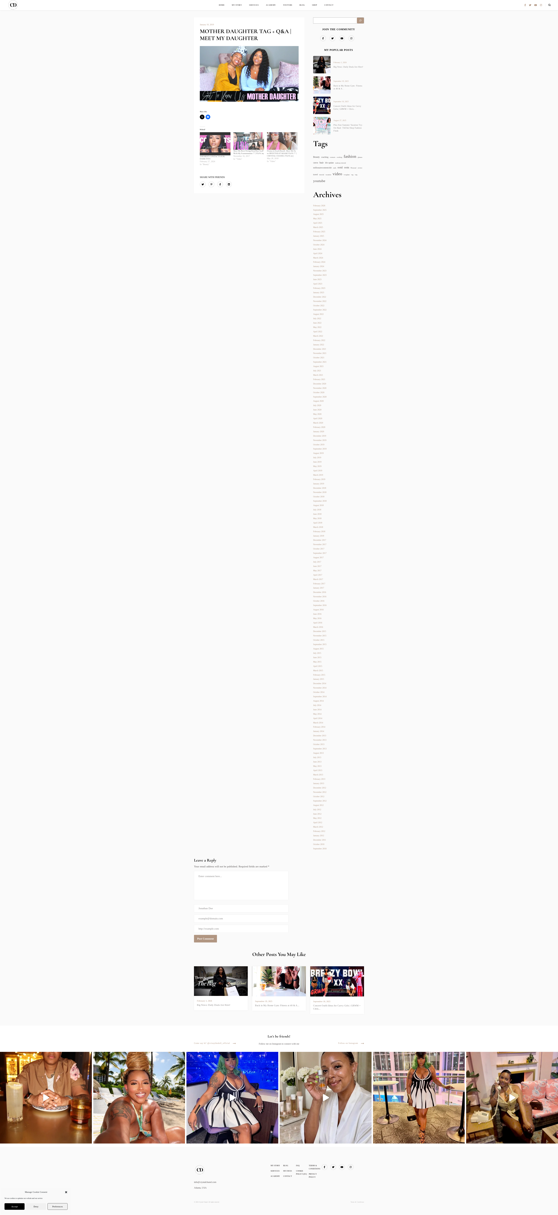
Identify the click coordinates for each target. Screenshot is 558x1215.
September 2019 (320, 449)
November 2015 (319, 636)
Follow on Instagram (348, 1043)
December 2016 (319, 592)
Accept (14, 1206)
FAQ (297, 1166)
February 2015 (319, 675)
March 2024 (318, 258)
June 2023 (317, 279)
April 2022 (317, 332)
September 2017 (320, 553)
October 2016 (318, 601)
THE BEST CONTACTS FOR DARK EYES (212, 157)
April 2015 (317, 666)
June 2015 (317, 657)
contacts (332, 157)
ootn (346, 167)
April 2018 (317, 523)
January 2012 (318, 836)
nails (334, 168)
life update (329, 163)
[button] (66, 1192)
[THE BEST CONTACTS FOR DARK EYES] (215, 143)
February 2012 (319, 831)
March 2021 (318, 375)
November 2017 (319, 544)
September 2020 (320, 397)
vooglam (347, 175)
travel (315, 174)
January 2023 (318, 292)
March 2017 (318, 579)
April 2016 (317, 623)
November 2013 (319, 740)
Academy (271, 5)
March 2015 (318, 670)
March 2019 (318, 475)
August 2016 (318, 610)
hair (322, 162)
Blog (302, 5)
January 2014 (318, 731)
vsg (352, 175)
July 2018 (317, 510)
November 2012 (319, 792)
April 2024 (317, 253)
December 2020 (319, 384)
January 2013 (318, 783)
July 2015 (317, 653)
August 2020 (318, 401)
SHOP (314, 5)
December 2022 (319, 297)
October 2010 (318, 844)
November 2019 (319, 440)
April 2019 (317, 471)
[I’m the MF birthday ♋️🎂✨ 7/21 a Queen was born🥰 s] (139, 1098)
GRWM (315, 163)
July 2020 (317, 405)
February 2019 (319, 479)
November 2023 (319, 271)
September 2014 (320, 696)
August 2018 (318, 505)
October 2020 (318, 392)
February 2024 (319, 262)
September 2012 (320, 801)
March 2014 (318, 723)
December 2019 (319, 436)
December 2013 (319, 736)
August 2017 (318, 557)
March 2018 (318, 527)
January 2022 (318, 345)
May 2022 (317, 327)
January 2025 (318, 236)
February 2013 (319, 779)
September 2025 (320, 210)
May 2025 (317, 218)
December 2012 (319, 788)
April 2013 (317, 770)
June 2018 (317, 514)
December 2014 (319, 683)
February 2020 (319, 427)
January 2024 (318, 266)
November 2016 (319, 597)
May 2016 (317, 618)
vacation (328, 175)
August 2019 (318, 453)
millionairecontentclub (322, 168)
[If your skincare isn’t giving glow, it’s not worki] (326, 1098)
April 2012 (317, 822)
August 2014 (318, 701)
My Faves (287, 1171)
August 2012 (318, 805)
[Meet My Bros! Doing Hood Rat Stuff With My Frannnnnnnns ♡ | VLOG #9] (248, 141)
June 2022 (317, 323)
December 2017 (319, 540)
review (360, 168)
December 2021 (319, 349)
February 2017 (319, 584)
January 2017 (318, 588)
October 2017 (318, 549)
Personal (353, 168)
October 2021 (318, 358)
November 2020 (319, 388)
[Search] (360, 20)
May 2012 (317, 818)
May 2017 (317, 571)
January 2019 (318, 484)
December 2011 (319, 840)
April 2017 (317, 575)
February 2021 (319, 379)
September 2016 (320, 605)
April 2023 (317, 284)
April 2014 (317, 718)
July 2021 (317, 371)
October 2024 (318, 245)
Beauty (316, 157)
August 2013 (318, 753)
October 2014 (318, 692)
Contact (328, 5)
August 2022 (318, 314)
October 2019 (318, 445)
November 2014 (319, 688)
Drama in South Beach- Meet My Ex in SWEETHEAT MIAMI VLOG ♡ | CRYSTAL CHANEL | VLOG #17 (282, 153)
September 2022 (320, 310)
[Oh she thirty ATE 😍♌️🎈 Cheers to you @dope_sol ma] (46, 1098)
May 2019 (317, 466)
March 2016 (318, 627)
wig (356, 175)
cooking (339, 157)
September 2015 (320, 644)
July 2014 (317, 705)
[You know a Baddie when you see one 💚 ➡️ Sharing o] (232, 1098)
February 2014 (319, 727)
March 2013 (318, 775)
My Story (237, 5)
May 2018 (317, 518)
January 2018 (318, 536)
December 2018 (319, 488)
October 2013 (318, 744)
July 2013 (317, 757)
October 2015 (318, 640)
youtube (319, 181)
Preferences (57, 1206)
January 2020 (318, 431)
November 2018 (319, 492)
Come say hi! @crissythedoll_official (212, 1043)
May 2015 (317, 662)
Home (222, 5)
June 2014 (317, 710)
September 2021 (320, 362)
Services (254, 5)
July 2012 (317, 809)
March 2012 (318, 827)
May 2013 (317, 766)
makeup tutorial (340, 163)
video (337, 173)
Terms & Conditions (357, 1202)
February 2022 (319, 340)
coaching (324, 157)
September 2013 (320, 749)
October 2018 (318, 497)
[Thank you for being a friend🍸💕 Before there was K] (512, 1098)
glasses (360, 157)
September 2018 (320, 501)
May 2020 (317, 414)
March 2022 (318, 336)
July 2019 (317, 457)
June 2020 (317, 410)
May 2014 (317, 714)
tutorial (321, 175)
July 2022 (317, 318)
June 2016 (317, 614)
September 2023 (320, 275)
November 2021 (319, 353)
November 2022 (319, 301)
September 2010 (320, 849)
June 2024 (317, 249)
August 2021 (318, 366)
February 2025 (319, 232)
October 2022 (318, 306)
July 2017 (317, 562)
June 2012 (317, 814)
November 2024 (319, 240)
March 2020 (318, 423)
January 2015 (318, 679)
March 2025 (318, 227)
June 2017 (317, 566)
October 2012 (318, 796)
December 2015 (319, 631)
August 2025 (318, 214)
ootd (340, 167)
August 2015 (318, 649)
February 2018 (319, 531)
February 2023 (319, 288)
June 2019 (317, 462)
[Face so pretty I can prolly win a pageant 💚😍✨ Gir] (419, 1098)
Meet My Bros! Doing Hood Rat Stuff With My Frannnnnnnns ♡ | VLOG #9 (248, 152)
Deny (36, 1206)
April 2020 (317, 418)
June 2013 (317, 762)
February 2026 (319, 206)
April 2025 (317, 223)
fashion (350, 156)
